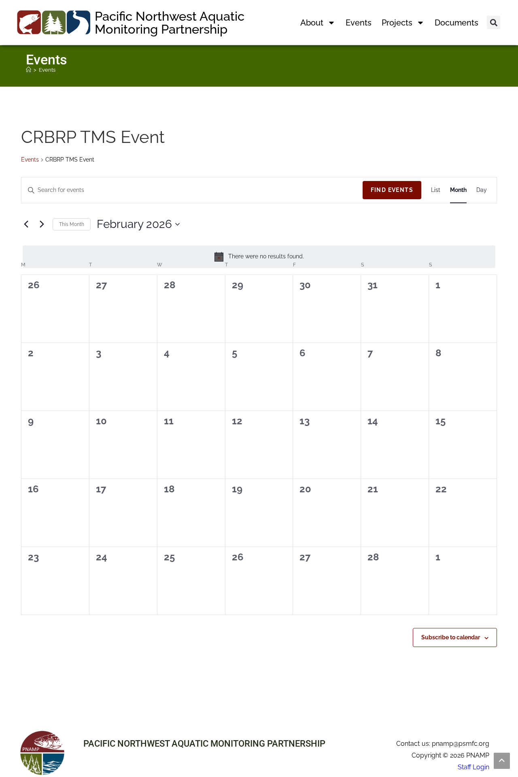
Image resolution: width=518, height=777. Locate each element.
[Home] (28, 70)
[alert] (259, 256)
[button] (493, 22)
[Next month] (42, 224)
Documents (456, 23)
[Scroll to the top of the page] (502, 761)
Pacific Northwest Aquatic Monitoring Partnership (169, 22)
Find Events (392, 190)
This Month (71, 224)
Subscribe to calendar (450, 637)
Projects (397, 23)
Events (359, 23)
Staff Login (473, 767)
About (311, 23)
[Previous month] (26, 224)
